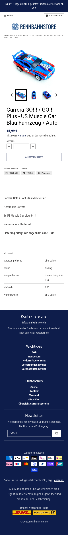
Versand (22, 135)
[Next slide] (56, 94)
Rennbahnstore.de (38, 521)
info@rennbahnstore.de (34, 322)
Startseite (9, 36)
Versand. (59, 480)
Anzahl (11, 141)
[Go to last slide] (12, 94)
